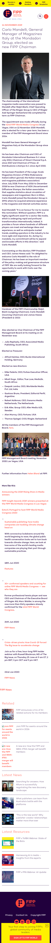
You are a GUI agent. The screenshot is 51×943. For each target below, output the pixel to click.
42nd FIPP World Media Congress (22, 125)
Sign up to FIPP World (25, 938)
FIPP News (10, 628)
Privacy (9, 915)
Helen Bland (33, 474)
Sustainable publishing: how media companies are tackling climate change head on (24, 525)
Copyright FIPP (38, 915)
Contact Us (21, 915)
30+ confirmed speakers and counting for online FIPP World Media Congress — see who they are (25, 587)
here (11, 428)
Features (9, 569)
